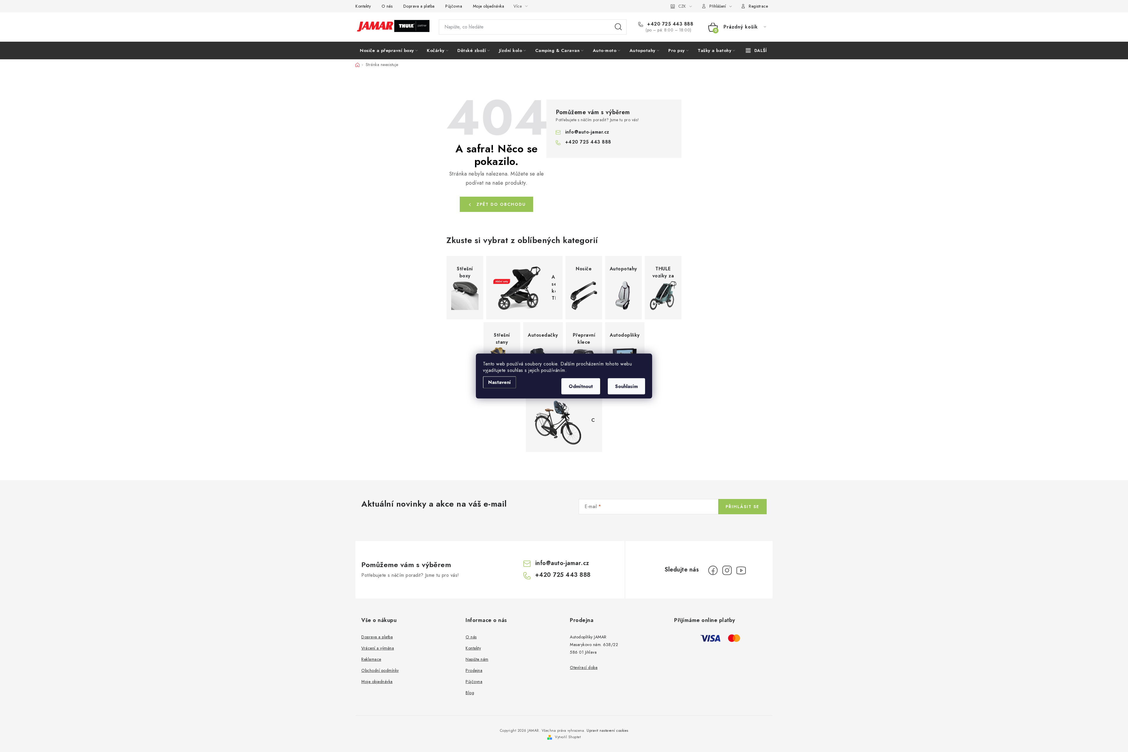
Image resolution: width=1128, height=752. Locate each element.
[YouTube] (741, 570)
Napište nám (477, 659)
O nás (387, 6)
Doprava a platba (419, 6)
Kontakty (363, 6)
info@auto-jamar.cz (587, 132)
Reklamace (371, 659)
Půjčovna (453, 6)
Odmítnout (581, 386)
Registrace (758, 6)
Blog (470, 693)
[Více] (756, 50)
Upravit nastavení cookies (607, 730)
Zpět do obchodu (501, 204)
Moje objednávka (488, 6)
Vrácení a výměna (377, 648)
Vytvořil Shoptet (568, 737)
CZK (682, 6)
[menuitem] (388, 50)
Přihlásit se (742, 507)
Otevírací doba (583, 667)
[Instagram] (727, 570)
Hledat (618, 27)
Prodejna (474, 670)
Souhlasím (626, 386)
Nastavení (499, 382)
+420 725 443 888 (669, 24)
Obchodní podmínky (380, 670)
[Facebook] (713, 570)
